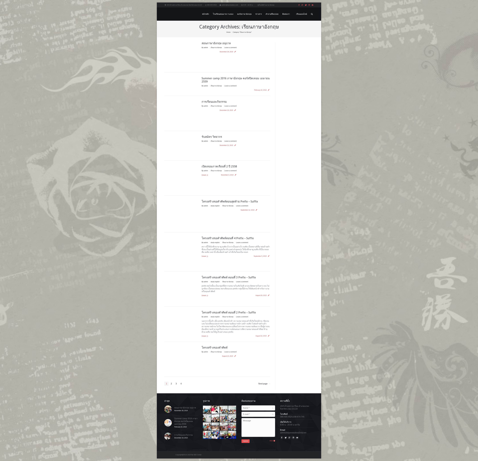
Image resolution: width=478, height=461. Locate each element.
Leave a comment (230, 47)
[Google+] (302, 5)
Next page (263, 384)
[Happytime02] (207, 435)
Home (228, 32)
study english (215, 206)
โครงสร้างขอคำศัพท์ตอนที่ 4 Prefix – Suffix (228, 238)
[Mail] (312, 5)
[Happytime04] (224, 426)
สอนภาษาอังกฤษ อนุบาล (216, 43)
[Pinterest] (308, 5)
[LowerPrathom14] (232, 435)
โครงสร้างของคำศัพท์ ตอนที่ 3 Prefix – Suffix (229, 277)
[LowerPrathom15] (224, 435)
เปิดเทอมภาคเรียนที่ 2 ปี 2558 (219, 166)
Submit (245, 441)
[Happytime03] (232, 426)
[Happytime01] (215, 435)
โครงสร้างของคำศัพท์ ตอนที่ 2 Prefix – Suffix (229, 312)
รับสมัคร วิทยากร (212, 136)
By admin (205, 47)
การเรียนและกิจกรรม (214, 101)
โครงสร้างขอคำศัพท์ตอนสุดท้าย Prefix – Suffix (230, 201)
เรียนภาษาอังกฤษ (216, 47)
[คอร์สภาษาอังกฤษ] (207, 418)
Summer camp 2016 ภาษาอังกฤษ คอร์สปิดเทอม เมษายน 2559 (186, 421)
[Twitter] (305, 5)
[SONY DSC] (207, 410)
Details (204, 175)
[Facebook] (298, 5)
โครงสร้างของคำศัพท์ (215, 347)
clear (271, 441)
